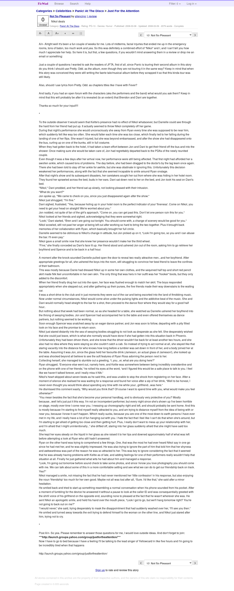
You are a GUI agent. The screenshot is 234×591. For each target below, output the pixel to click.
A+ (57, 33)
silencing (80, 16)
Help (88, 3)
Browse (59, 3)
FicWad (43, 3)
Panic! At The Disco (89, 11)
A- (40, 33)
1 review (92, 16)
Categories (44, 11)
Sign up (100, 570)
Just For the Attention (123, 11)
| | (81, 33)
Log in (190, 3)
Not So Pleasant (60, 16)
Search (74, 3)
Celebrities (63, 11)
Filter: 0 (173, 3)
